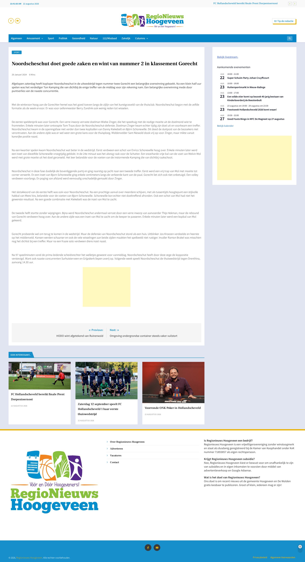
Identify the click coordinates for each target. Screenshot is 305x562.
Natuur (94, 38)
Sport (51, 38)
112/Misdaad (110, 38)
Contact (114, 462)
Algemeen (16, 38)
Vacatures (115, 455)
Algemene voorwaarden (282, 557)
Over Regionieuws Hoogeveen (127, 441)
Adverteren (116, 448)
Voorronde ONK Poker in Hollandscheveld (173, 408)
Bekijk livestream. (227, 57)
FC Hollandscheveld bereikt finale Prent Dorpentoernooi (245, 3)
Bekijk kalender (225, 125)
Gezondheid (78, 38)
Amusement (33, 38)
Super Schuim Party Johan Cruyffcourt (248, 77)
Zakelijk (126, 38)
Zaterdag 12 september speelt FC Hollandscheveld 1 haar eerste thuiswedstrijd (100, 409)
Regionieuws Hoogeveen (29, 557)
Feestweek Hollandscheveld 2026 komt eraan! (252, 109)
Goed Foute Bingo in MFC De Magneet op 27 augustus (255, 118)
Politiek (63, 38)
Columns (140, 38)
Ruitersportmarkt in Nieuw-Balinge (246, 87)
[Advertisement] (106, 287)
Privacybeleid (260, 557)
